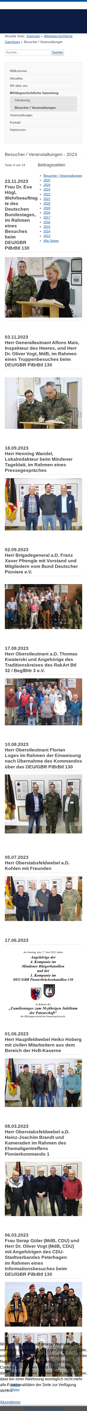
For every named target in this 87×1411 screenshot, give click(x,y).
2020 (47, 203)
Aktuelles (16, 78)
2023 (47, 189)
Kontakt (15, 122)
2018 (47, 213)
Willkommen (18, 71)
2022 (47, 194)
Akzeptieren (10, 1402)
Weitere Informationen (43, 1408)
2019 (47, 208)
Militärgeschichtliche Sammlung (34, 93)
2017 (47, 217)
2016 (47, 222)
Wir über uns (19, 86)
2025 (47, 180)
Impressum (18, 130)
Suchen (57, 52)
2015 (47, 227)
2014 (47, 231)
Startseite (33, 36)
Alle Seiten (51, 241)
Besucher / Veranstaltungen (35, 108)
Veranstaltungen (21, 115)
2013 (47, 236)
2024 (47, 185)
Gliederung (22, 100)
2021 (47, 199)
